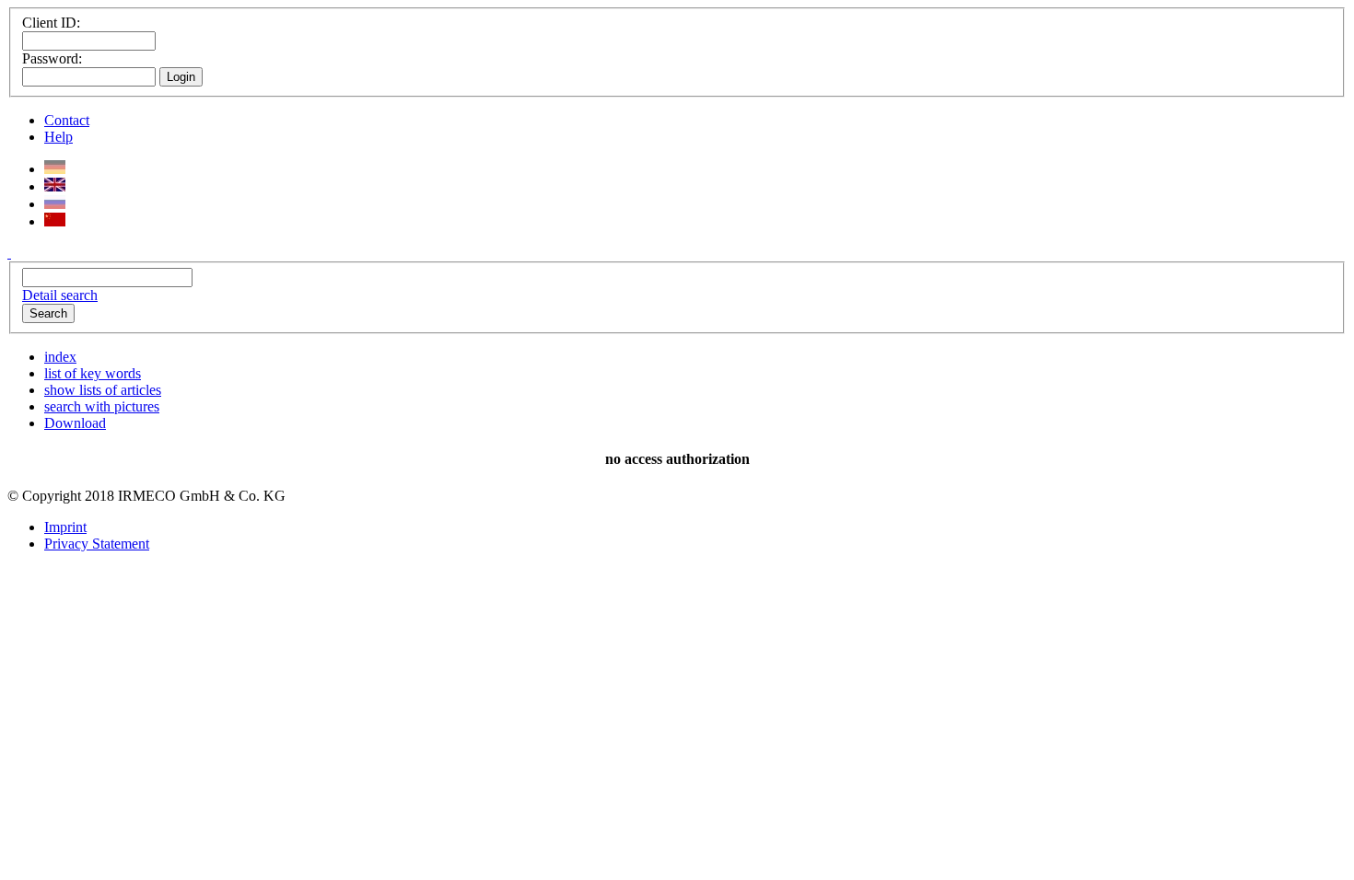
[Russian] (54, 204)
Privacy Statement (96, 543)
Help (58, 137)
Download (75, 423)
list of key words (92, 373)
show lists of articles (102, 390)
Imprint (65, 527)
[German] (54, 169)
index (60, 357)
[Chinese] (54, 221)
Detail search (60, 295)
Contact (66, 120)
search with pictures (101, 406)
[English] (54, 186)
